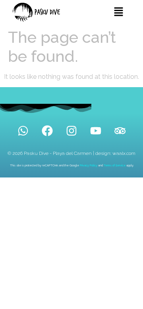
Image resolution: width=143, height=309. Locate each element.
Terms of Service (115, 165)
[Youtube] (96, 131)
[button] (118, 12)
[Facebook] (47, 131)
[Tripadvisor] (120, 131)
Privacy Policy (88, 165)
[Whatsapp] (23, 131)
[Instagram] (71, 131)
